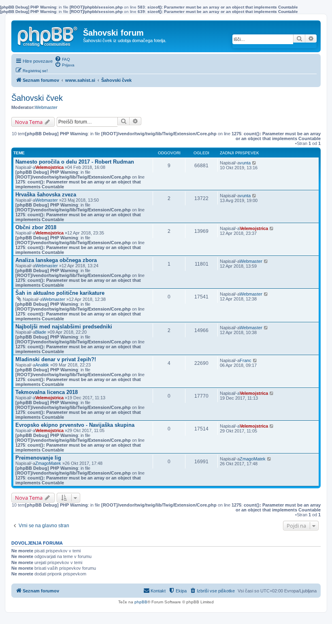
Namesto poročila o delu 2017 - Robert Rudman (74, 162)
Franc (245, 360)
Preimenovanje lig (38, 458)
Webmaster (46, 107)
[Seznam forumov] (48, 34)
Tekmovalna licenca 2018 (46, 392)
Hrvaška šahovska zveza (45, 195)
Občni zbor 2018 (35, 227)
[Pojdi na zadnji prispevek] (254, 163)
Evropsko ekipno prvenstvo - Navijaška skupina (74, 425)
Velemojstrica (49, 167)
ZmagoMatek (48, 463)
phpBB (140, 602)
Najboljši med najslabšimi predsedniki (63, 327)
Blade (40, 332)
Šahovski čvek (37, 98)
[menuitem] (62, 59)
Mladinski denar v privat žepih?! (55, 359)
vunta (245, 162)
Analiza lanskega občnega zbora (56, 260)
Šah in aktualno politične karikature (59, 293)
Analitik (42, 364)
